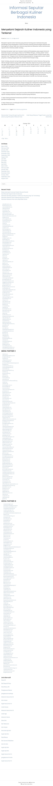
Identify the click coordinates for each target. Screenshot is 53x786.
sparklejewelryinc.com (8, 566)
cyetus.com (4, 313)
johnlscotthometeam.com (7, 294)
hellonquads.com (6, 394)
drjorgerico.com (5, 264)
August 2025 (4, 157)
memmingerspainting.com (7, 277)
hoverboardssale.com (7, 220)
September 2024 (5, 176)
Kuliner (7, 109)
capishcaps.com (5, 497)
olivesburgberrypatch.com (8, 577)
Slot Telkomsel (5, 724)
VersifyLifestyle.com (6, 244)
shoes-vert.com (5, 399)
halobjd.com (5, 236)
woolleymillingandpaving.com (9, 585)
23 (16, 133)
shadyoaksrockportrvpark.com (8, 402)
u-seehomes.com (6, 295)
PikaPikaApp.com (6, 239)
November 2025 (5, 153)
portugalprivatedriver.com (7, 423)
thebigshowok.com (7, 530)
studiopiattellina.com (6, 438)
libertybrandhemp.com (8, 639)
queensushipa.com (6, 266)
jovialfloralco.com (6, 292)
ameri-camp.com (5, 269)
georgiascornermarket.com (8, 420)
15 (9, 131)
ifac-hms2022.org (6, 377)
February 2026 (5, 148)
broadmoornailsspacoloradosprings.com (12, 547)
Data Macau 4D (5, 687)
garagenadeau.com (6, 285)
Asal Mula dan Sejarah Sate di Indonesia (11, 194)
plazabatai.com (5, 391)
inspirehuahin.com (6, 276)
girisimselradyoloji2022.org (8, 370)
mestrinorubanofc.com (8, 650)
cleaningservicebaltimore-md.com (10, 505)
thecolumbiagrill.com (6, 361)
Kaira (27, 782)
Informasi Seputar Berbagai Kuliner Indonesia (26, 12)
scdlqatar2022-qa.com (7, 360)
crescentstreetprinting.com (9, 515)
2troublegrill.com (6, 588)
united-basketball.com (8, 557)
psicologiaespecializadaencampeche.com (12, 513)
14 (2, 131)
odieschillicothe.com (6, 411)
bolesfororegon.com (7, 645)
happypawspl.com (6, 417)
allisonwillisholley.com (8, 601)
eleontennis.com (5, 311)
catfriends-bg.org (6, 208)
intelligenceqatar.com (6, 238)
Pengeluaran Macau (6, 690)
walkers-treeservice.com (8, 592)
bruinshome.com (6, 569)
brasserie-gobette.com (7, 478)
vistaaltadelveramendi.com (9, 508)
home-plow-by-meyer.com (8, 524)
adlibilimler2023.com (6, 319)
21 (2, 133)
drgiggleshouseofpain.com (8, 282)
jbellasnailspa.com (6, 459)
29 (9, 135)
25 (30, 133)
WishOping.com (5, 249)
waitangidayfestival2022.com (8, 347)
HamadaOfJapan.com (6, 242)
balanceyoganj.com (6, 229)
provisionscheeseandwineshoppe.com (10, 363)
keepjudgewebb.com (7, 610)
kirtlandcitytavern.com (8, 629)
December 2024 (5, 171)
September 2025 (5, 155)
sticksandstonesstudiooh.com (9, 591)
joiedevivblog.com (7, 637)
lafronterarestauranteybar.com (10, 575)
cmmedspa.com (6, 614)
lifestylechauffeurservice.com (8, 286)
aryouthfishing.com (7, 555)
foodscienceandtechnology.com (10, 668)
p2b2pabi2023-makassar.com (8, 355)
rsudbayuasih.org (7, 659)
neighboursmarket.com (8, 642)
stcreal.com (4, 257)
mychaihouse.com (6, 460)
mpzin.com (4, 255)
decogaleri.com (5, 397)
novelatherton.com (7, 651)
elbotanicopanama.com (7, 401)
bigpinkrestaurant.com (7, 275)
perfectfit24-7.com (6, 422)
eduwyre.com (5, 300)
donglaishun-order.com (7, 444)
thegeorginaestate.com (7, 463)
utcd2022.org (5, 371)
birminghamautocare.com (7, 456)
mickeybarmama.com (6, 470)
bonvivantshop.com (6, 252)
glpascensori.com (7, 582)
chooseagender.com (6, 218)
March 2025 (4, 166)
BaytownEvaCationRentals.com (8, 233)
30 (16, 135)
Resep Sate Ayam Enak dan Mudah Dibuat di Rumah (14, 192)
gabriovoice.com (6, 536)
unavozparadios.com (6, 398)
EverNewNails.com (6, 288)
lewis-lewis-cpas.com (6, 310)
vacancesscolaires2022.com (8, 348)
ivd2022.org (4, 382)
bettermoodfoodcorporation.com (9, 216)
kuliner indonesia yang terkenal (20, 109)
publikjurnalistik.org (7, 660)
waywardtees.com (6, 211)
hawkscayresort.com (6, 392)
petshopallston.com (7, 542)
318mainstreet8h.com (6, 430)
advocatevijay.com (6, 317)
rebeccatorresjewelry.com (7, 261)
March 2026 (4, 146)
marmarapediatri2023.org (7, 367)
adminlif (17, 38)
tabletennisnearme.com (7, 492)
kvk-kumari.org (6, 666)
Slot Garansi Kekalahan (7, 740)
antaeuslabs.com (6, 246)
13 (45, 129)
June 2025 (3, 160)
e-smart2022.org (5, 306)
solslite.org (5, 603)
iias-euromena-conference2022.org (9, 380)
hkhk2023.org (5, 334)
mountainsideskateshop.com (9, 628)
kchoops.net (6, 626)
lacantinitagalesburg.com (7, 413)
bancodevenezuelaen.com (8, 214)
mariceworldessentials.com (8, 447)
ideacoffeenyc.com (6, 410)
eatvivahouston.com (7, 529)
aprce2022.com (5, 325)
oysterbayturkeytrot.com (8, 573)
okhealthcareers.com (6, 204)
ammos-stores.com (7, 632)
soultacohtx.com (5, 495)
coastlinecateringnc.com (8, 510)
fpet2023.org (5, 304)
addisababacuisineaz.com (8, 670)
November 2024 (5, 173)
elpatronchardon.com (6, 442)
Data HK (3, 680)
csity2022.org (5, 383)
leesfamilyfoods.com (6, 308)
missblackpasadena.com (8, 548)
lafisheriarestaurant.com (7, 448)
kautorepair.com (5, 405)
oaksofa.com (5, 494)
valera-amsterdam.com (8, 638)
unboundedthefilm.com (7, 207)
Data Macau (4, 737)
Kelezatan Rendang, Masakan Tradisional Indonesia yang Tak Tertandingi (20, 195)
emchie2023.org (5, 368)
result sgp (4, 713)
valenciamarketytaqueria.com (9, 551)
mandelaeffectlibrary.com (7, 226)
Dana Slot (3, 720)
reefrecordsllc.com (7, 552)
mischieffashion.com (6, 298)
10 (23, 129)
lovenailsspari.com (6, 432)
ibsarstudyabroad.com (7, 385)
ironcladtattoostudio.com (8, 567)
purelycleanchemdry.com (7, 248)
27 (45, 133)
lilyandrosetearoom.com (8, 576)
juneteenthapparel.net (8, 662)
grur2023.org (5, 332)
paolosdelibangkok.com (7, 466)
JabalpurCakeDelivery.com (7, 235)
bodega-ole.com (6, 647)
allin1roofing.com (7, 609)
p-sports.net (6, 539)
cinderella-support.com (7, 273)
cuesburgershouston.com (8, 511)
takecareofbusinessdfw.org (8, 241)
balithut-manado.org (6, 322)
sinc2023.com (5, 358)
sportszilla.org (5, 475)
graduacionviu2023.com (8, 561)
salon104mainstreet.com (7, 427)
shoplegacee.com (6, 251)
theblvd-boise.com (6, 303)
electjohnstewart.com (7, 654)
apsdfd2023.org (5, 337)
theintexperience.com (7, 205)
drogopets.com (5, 489)
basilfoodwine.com (7, 619)
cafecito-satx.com (7, 560)
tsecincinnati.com (6, 388)
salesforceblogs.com (6, 230)
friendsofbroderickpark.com (8, 436)
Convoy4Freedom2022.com (8, 331)
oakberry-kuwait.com (6, 433)
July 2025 (3, 159)
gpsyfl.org (4, 498)
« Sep (2, 138)
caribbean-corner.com (8, 622)
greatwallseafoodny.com (8, 533)
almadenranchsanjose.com (8, 316)
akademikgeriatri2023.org (7, 366)
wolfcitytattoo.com (7, 572)
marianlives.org (5, 210)
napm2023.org (5, 335)
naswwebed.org (5, 320)
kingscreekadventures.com (8, 245)
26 (38, 133)
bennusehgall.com (6, 386)
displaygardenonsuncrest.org (8, 485)
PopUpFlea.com (5, 258)
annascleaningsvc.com (8, 570)
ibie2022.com (5, 326)
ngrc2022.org (5, 307)
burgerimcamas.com (7, 672)
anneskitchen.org (7, 549)
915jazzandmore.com (6, 450)
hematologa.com (6, 520)
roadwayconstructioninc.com (8, 472)
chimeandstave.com (7, 532)
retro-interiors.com (6, 301)
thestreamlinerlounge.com (8, 648)
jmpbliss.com (5, 263)
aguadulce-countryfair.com (8, 451)
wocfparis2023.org (6, 357)
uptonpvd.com (6, 586)
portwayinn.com (6, 604)
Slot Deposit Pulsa (6, 683)
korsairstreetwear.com (8, 541)
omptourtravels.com (7, 656)
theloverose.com (6, 535)
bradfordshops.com (6, 314)
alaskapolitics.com (6, 221)
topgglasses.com (6, 545)
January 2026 (4, 150)
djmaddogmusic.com (7, 606)
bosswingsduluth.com (7, 454)
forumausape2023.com (7, 338)
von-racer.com (5, 425)
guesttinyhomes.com (7, 523)
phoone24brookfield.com (7, 469)
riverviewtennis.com (6, 482)
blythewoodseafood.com (7, 464)
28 (2, 135)
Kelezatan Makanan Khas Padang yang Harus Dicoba (15, 197)
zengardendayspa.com (8, 564)
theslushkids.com (7, 579)
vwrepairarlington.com (8, 504)
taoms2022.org (5, 379)
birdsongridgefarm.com (8, 635)
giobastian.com (6, 580)
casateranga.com (7, 589)
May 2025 (3, 162)
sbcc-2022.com (5, 328)
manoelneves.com (6, 224)
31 (23, 135)
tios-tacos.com (6, 558)
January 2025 (4, 169)
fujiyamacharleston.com (7, 441)
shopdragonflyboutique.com (8, 473)
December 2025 (5, 151)
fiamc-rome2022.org (6, 445)
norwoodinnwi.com (7, 641)
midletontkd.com (6, 616)
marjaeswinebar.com (6, 407)
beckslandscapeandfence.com (9, 507)
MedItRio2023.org (6, 344)
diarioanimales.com (6, 395)
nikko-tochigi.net (6, 620)
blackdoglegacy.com (7, 527)
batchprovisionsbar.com (7, 476)
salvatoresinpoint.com (7, 291)
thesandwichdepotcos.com (8, 280)
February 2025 (5, 167)
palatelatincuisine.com (8, 526)
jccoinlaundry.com (6, 404)
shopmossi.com (6, 594)
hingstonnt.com (5, 217)
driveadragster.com (7, 518)
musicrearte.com (5, 479)
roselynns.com (5, 227)
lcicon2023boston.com (7, 345)
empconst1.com (5, 272)
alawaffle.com (6, 554)
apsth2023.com (5, 342)
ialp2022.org (4, 374)
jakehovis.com (5, 453)
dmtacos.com (6, 514)
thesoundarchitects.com (8, 607)
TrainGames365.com (6, 232)
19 (38, 131)
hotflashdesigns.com (6, 283)
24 (23, 133)
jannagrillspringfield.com (7, 439)
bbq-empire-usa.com (6, 487)
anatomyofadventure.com (8, 611)
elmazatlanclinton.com (7, 408)
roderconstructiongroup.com (8, 389)
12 (38, 129)
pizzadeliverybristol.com (7, 414)
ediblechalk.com (5, 491)
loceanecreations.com (8, 634)
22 (9, 133)
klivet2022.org (5, 376)
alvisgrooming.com (6, 461)
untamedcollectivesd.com (8, 595)
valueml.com (5, 260)
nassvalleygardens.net (8, 653)
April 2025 (4, 164)
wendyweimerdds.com (7, 267)
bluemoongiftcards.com (8, 623)
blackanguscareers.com (8, 644)
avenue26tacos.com (7, 544)
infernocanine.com (7, 598)
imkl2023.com (5, 339)
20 (45, 131)
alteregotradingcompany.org (8, 323)
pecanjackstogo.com (7, 563)
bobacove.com (5, 467)
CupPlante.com (5, 254)
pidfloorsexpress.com (7, 213)
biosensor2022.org (6, 373)
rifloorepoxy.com (7, 583)
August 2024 (4, 178)
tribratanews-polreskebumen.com (10, 657)
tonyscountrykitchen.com (7, 457)
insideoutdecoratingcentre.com (8, 289)
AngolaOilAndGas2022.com (8, 329)
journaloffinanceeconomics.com (10, 665)
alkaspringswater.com (7, 429)
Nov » (6, 138)
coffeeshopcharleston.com (8, 426)
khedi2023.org (5, 364)
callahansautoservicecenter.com (9, 419)
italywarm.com (6, 663)
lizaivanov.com (6, 521)
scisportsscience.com (7, 669)
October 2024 (4, 175)
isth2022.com (5, 354)
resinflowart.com (6, 538)
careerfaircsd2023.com (7, 341)
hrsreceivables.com (6, 270)
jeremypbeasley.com (6, 279)
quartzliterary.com (6, 435)
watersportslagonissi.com (7, 297)
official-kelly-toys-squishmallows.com (10, 484)
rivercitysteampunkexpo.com (9, 625)
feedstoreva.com (6, 488)
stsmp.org (4, 223)
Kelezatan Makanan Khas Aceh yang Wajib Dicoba (14, 199)
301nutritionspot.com (7, 631)
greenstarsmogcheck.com (7, 416)
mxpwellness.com (7, 597)
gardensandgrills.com (7, 617)
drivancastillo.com (7, 613)
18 (30, 131)
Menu (26, 23)
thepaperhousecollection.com (9, 600)
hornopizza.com (6, 517)
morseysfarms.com (6, 481)
